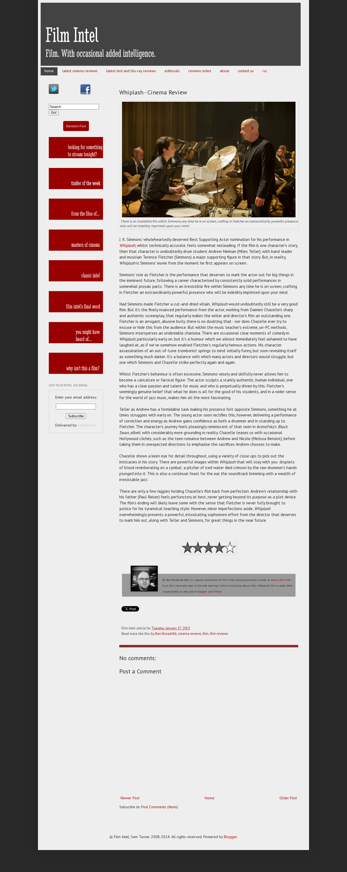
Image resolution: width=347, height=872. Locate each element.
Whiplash (127, 245)
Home (209, 797)
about (224, 70)
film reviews (219, 633)
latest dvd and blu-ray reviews (131, 70)
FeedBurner (87, 425)
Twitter (217, 591)
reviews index (199, 70)
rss (264, 70)
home (49, 70)
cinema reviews (189, 633)
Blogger (230, 836)
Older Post (288, 797)
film (205, 633)
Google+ (202, 591)
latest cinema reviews (80, 70)
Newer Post (130, 797)
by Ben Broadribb (164, 633)
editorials (172, 70)
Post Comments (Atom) (159, 806)
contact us (246, 70)
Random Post (76, 126)
